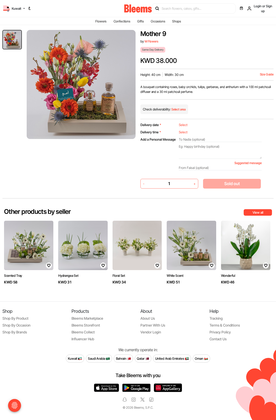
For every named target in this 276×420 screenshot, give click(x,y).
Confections (122, 21)
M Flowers (151, 41)
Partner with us (152, 325)
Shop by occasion (16, 325)
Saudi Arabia (97, 358)
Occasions (158, 21)
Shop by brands (14, 332)
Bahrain (121, 358)
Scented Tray (13, 276)
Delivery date (150, 125)
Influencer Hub (83, 339)
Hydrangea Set (68, 276)
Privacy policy (220, 332)
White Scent (175, 276)
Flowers (100, 21)
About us (147, 318)
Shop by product (15, 318)
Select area (178, 109)
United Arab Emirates (170, 358)
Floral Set (119, 276)
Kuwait (73, 358)
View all (258, 212)
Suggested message (248, 163)
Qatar (141, 358)
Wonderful (228, 276)
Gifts (140, 21)
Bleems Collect (83, 332)
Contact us (218, 339)
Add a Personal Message (158, 139)
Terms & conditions (225, 325)
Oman (199, 358)
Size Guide (267, 74)
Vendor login (150, 332)
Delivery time (150, 132)
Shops (176, 21)
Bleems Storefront (86, 325)
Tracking (216, 318)
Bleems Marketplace (87, 318)
